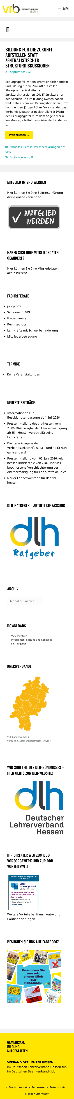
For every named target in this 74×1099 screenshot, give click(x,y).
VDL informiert (19, 635)
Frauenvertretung (20, 318)
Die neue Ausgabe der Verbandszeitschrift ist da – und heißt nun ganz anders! (37, 447)
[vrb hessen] (20, 9)
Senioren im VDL (19, 312)
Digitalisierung (19, 157)
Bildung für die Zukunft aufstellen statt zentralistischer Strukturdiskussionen (29, 57)
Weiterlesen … (19, 135)
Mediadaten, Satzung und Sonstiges (31, 639)
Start (12, 1087)
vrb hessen (42, 1093)
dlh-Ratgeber (18, 643)
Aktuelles (16, 147)
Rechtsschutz (16, 324)
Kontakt (23, 1087)
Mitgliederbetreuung (22, 336)
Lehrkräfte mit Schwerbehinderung (32, 330)
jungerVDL (14, 306)
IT (32, 157)
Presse (28, 147)
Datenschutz (57, 1087)
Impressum (39, 1087)
